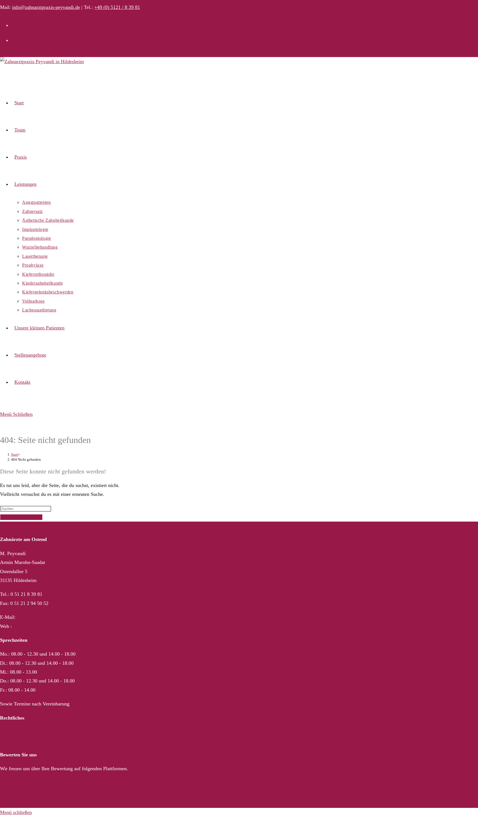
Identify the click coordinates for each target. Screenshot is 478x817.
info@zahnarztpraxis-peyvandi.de (46, 7)
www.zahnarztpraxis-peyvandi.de (46, 626)
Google (7, 791)
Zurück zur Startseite (21, 517)
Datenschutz (12, 731)
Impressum (11, 740)
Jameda (7, 782)
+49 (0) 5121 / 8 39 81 (117, 7)
